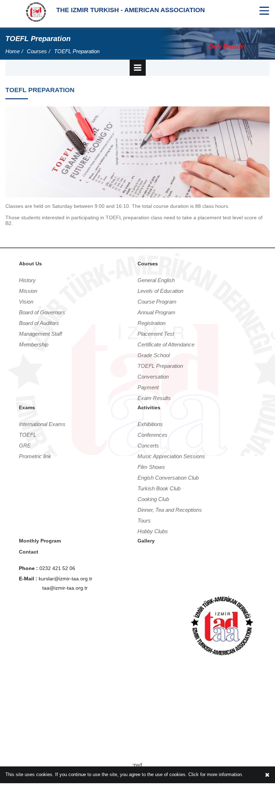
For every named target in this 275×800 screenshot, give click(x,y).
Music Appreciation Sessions (171, 456)
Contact (28, 552)
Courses (37, 51)
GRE (25, 445)
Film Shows (151, 467)
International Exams (42, 424)
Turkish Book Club (159, 488)
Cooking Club (153, 499)
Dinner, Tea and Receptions (170, 510)
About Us (30, 263)
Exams (27, 407)
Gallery (146, 541)
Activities (149, 407)
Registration (151, 323)
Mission (28, 291)
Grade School (154, 355)
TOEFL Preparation (77, 51)
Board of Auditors (39, 323)
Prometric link (35, 456)
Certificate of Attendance (166, 344)
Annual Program (156, 312)
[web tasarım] (137, 763)
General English (156, 280)
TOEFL (27, 435)
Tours (144, 521)
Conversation (153, 377)
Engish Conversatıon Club (168, 478)
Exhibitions (150, 424)
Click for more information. (215, 774)
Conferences (153, 435)
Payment (148, 387)
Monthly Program (40, 541)
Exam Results (154, 398)
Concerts (148, 445)
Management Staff (40, 334)
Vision (26, 302)
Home (12, 51)
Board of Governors (42, 312)
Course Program (157, 302)
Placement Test (156, 334)
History (27, 280)
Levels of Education (160, 291)
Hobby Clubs (153, 531)
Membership (33, 344)
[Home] (36, 11)
